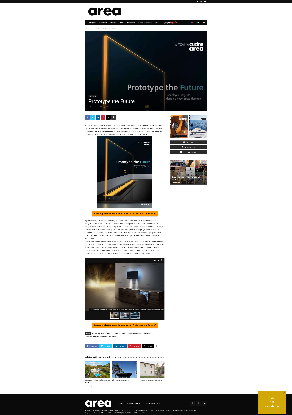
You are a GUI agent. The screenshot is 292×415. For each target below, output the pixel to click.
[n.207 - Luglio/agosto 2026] (179, 127)
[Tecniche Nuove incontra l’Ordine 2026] (188, 172)
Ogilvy (123, 333)
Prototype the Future (134, 333)
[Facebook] (197, 1)
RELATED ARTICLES (93, 357)
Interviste (131, 22)
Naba (117, 333)
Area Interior (171, 22)
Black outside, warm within (121, 380)
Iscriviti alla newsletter (190, 152)
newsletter (272, 406)
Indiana (109, 333)
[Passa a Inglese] (193, 22)
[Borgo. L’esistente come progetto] (152, 369)
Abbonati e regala (189, 147)
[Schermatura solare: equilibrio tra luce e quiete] (97, 369)
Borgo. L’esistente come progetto (151, 380)
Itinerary (103, 22)
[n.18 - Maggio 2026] (198, 127)
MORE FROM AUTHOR (112, 357)
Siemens (147, 333)
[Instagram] (201, 1)
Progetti (92, 22)
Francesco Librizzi (98, 333)
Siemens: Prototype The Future (96, 336)
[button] (204, 23)
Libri (122, 22)
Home (87, 28)
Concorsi (113, 22)
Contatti (120, 403)
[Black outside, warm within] (124, 369)
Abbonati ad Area (133, 403)
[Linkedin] (205, 1)
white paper (113, 336)
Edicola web (189, 142)
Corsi (157, 22)
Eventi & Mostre (145, 22)
